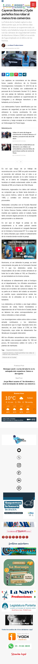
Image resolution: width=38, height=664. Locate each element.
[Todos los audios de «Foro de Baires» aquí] (19, 636)
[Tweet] (8, 74)
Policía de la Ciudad (9, 357)
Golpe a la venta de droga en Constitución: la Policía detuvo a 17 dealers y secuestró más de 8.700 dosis (24, 135)
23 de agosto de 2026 (20, 141)
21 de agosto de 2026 (20, 155)
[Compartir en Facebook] (3, 74)
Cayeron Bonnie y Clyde (14, 350)
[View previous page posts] (17, 161)
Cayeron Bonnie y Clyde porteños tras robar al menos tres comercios (18, 353)
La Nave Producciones (15, 45)
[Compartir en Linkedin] (20, 74)
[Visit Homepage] (19, 6)
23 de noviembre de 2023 (11, 48)
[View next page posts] (20, 161)
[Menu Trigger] (33, 4)
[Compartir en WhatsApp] (12, 74)
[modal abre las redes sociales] (24, 74)
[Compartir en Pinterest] (16, 74)
